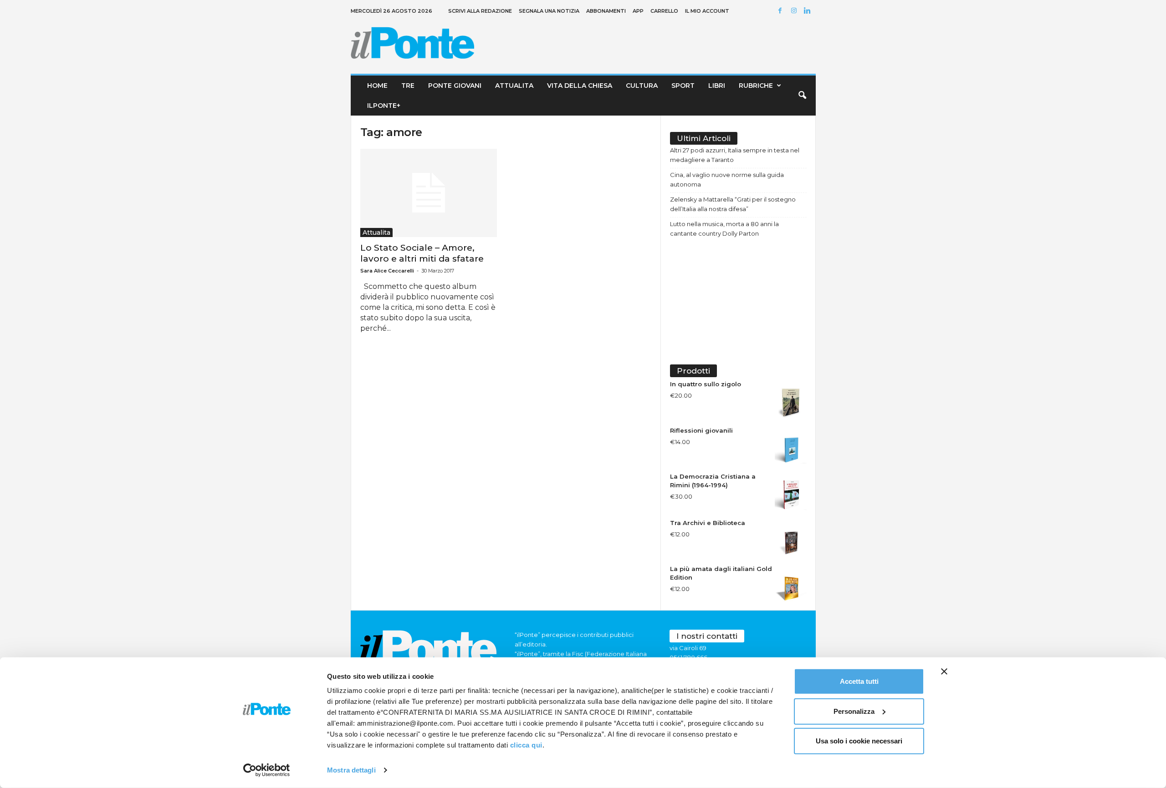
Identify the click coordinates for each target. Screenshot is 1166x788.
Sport (683, 85)
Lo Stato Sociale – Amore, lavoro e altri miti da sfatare (422, 253)
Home (377, 85)
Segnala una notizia (549, 11)
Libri (716, 85)
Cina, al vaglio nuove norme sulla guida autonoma (727, 179)
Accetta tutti (859, 681)
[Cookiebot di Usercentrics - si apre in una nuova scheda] (267, 770)
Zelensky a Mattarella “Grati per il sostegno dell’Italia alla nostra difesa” (733, 204)
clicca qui (526, 745)
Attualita (514, 85)
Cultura (642, 85)
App (638, 11)
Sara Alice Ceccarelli (387, 271)
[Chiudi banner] (944, 671)
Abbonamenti (606, 11)
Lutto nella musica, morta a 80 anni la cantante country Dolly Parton (724, 228)
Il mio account (707, 11)
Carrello (664, 11)
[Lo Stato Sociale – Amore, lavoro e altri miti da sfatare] (428, 193)
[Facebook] (781, 11)
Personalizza (854, 711)
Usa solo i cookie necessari (859, 741)
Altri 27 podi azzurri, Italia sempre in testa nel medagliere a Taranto (734, 154)
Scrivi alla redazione (480, 11)
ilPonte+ (383, 105)
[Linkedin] (808, 11)
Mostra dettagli (351, 770)
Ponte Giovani (454, 85)
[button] (802, 96)
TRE (407, 85)
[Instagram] (795, 11)
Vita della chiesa (579, 85)
